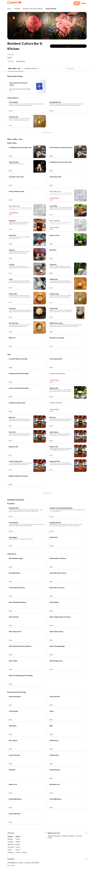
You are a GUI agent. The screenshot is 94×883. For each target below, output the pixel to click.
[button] (15, 68)
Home (9, 9)
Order (68, 46)
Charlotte (17, 9)
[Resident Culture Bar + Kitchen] (14, 2)
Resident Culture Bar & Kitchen (33, 9)
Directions (11, 865)
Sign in (84, 3)
